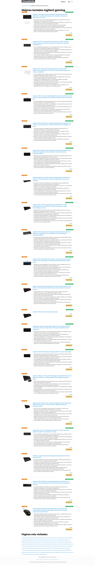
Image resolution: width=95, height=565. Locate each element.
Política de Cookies (43, 559)
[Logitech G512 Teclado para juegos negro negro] (27, 315)
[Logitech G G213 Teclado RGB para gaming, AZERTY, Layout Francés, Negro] (27, 355)
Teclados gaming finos (40, 554)
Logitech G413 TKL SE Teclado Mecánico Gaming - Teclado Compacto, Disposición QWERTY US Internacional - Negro (51, 431)
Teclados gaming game (28, 546)
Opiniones (63, 1)
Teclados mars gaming (51, 546)
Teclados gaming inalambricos (45, 548)
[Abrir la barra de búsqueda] (72, 2)
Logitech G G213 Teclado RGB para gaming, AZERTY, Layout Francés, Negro (52, 351)
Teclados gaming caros (66, 544)
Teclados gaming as (40, 546)
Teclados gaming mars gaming (61, 548)
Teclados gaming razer (30, 548)
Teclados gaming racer (36, 542)
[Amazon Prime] (70, 33)
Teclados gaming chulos (45, 540)
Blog (69, 1)
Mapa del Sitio (56, 559)
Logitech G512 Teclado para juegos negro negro (45, 312)
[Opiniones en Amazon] (27, 21)
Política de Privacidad (50, 559)
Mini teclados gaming (54, 552)
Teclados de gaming (48, 542)
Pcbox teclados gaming (60, 542)
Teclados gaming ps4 (27, 537)
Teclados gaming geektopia (41, 552)
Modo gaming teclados (33, 540)
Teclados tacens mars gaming (39, 544)
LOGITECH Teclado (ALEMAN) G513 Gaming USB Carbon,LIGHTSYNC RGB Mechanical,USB (51, 456)
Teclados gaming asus (45, 550)
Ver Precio (69, 35)
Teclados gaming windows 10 (40, 537)
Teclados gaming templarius (59, 550)
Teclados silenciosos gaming (55, 537)
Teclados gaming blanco (58, 540)
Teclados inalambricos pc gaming (30, 550)
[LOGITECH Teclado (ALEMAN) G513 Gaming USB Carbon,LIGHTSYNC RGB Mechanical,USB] (27, 459)
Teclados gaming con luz (66, 552)
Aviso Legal (38, 559)
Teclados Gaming (26, 5)
